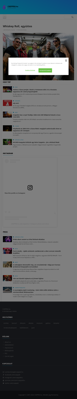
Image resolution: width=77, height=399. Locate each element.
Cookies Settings (30, 70)
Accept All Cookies (45, 70)
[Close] (66, 60)
